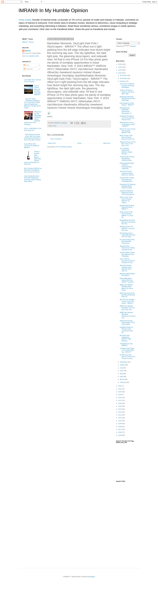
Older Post (106, 143)
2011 (120, 418)
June (122, 371)
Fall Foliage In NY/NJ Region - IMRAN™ (127, 104)
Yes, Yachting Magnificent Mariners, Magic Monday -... (126, 151)
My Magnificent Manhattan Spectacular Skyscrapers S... (126, 110)
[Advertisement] (126, 523)
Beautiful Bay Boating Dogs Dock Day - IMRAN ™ (127, 207)
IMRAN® (28, 51)
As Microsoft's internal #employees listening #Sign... (127, 158)
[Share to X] (80, 123)
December (123, 75)
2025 (120, 67)
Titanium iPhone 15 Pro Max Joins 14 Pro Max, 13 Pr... (128, 143)
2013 (120, 412)
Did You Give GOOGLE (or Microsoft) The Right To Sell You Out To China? (33, 170)
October (123, 81)
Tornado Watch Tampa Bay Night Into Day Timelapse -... (127, 254)
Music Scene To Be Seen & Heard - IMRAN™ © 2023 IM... (126, 214)
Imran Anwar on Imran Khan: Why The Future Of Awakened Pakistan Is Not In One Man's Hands (32, 137)
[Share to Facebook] (82, 123)
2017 (120, 400)
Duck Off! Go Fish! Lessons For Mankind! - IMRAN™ (32, 145)
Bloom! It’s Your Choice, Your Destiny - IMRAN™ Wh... (128, 130)
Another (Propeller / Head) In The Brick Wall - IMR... (127, 92)
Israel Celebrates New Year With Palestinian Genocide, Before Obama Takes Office (32, 178)
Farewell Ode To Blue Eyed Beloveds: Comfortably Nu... (127, 179)
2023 (120, 73)
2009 (120, 424)
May (121, 374)
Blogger (92, 577)
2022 (120, 386)
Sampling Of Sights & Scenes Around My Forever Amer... (127, 118)
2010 (120, 421)
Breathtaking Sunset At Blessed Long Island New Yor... (127, 222)
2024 (120, 70)
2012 (120, 415)
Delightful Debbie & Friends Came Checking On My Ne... (126, 329)
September (124, 362)
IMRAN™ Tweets (28, 42)
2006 (120, 432)
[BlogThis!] (78, 123)
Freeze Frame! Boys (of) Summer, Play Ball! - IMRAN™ (37, 90)
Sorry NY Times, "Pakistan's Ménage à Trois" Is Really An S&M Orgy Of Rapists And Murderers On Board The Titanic (32, 103)
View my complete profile (30, 56)
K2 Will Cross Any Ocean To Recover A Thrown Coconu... (127, 356)
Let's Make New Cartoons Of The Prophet (32, 80)
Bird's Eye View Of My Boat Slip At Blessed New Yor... (127, 295)
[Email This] (75, 123)
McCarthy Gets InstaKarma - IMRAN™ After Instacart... (125, 338)
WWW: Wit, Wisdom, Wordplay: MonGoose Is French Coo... (128, 315)
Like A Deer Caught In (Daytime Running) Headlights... (127, 85)
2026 (120, 64)
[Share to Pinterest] (85, 123)
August (122, 365)
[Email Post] (71, 123)
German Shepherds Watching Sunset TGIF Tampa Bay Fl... (127, 192)
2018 (120, 397)
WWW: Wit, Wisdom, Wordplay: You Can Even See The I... (127, 308)
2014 (120, 409)
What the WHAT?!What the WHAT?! (127, 274)
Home (79, 143)
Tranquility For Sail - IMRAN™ (126, 344)
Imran (54, 126)
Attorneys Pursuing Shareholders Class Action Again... (127, 322)
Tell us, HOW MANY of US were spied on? (32, 129)
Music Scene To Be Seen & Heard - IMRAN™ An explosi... (126, 199)
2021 (120, 389)
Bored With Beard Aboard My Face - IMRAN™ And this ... (127, 280)
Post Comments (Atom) (64, 147)
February (123, 382)
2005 (120, 435)
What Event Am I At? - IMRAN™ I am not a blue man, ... (127, 228)
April (121, 376)
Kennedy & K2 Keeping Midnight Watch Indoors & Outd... (127, 186)
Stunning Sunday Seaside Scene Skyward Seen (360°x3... (126, 268)
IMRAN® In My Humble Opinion (53, 10)
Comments (29, 69)
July (121, 368)
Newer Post (52, 143)
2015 (120, 406)
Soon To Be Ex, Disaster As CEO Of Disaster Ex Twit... (127, 260)
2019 (120, 395)
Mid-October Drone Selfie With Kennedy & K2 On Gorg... (127, 235)
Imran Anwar (25, 20)
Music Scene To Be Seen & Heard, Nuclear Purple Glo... (128, 137)
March (122, 379)
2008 (120, 426)
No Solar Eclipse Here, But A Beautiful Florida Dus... (127, 241)
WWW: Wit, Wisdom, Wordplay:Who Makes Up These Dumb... (126, 287)
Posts (27, 65)
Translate (132, 46)
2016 (120, 403)
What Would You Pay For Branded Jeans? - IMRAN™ (127, 124)
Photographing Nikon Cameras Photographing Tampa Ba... (127, 165)
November (123, 78)
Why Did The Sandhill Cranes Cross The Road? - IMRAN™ (127, 301)
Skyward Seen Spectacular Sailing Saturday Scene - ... (127, 248)
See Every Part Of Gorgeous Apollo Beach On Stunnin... (127, 173)
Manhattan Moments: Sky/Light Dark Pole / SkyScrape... (128, 98)
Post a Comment (55, 139)
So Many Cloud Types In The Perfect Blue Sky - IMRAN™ (127, 350)
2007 (120, 429)
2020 (120, 392)
